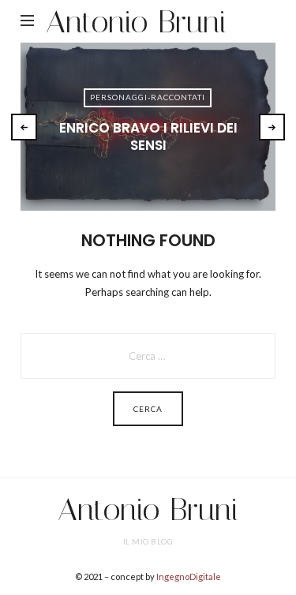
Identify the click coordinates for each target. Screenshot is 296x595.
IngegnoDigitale (188, 576)
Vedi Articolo (148, 171)
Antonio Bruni (136, 21)
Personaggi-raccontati (147, 97)
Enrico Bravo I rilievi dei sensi (148, 136)
